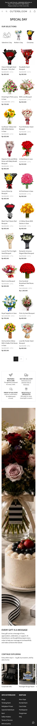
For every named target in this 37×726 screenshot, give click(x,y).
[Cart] (34, 11)
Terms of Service (7, 720)
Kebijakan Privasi (7, 706)
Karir (3, 713)
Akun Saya (22, 699)
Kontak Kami (23, 703)
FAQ (20, 717)
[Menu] (2, 11)
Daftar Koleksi (6, 717)
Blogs (3, 699)
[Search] (6, 11)
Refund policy (6, 724)
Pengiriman (23, 713)
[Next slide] (32, 38)
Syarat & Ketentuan (8, 710)
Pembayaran (23, 710)
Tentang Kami (6, 703)
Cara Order (22, 706)
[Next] (26, 359)
